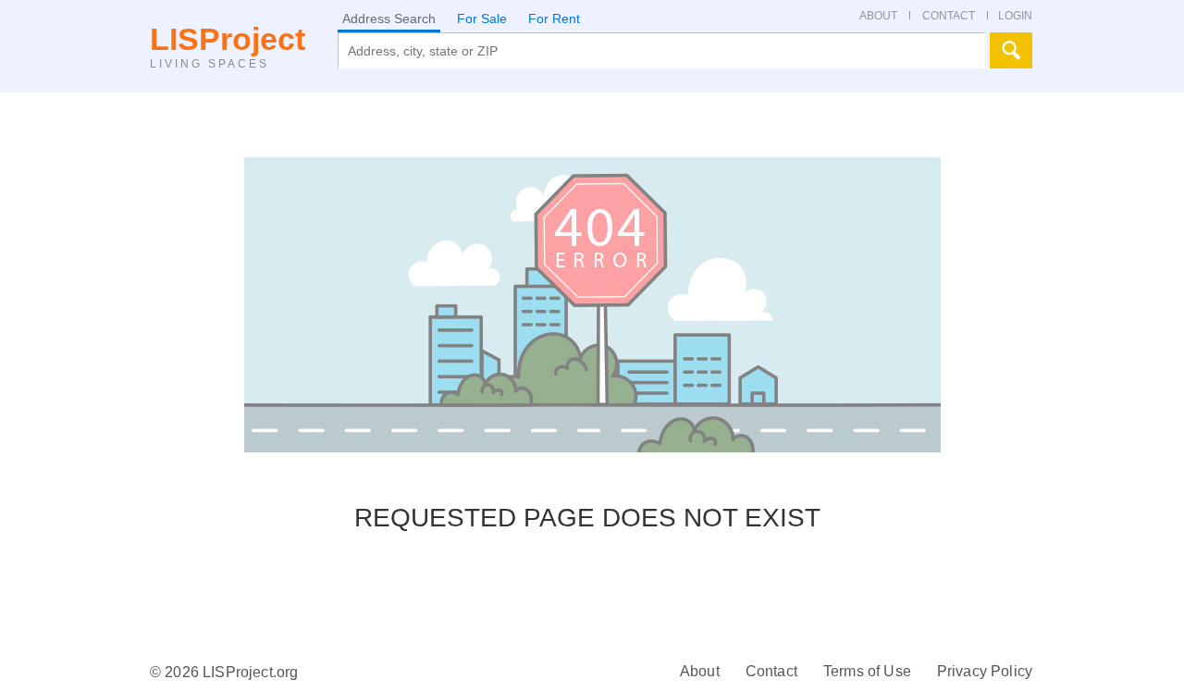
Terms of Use (867, 671)
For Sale (482, 18)
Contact (771, 671)
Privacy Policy (984, 671)
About (700, 671)
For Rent (554, 18)
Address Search (389, 18)
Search (1011, 50)
